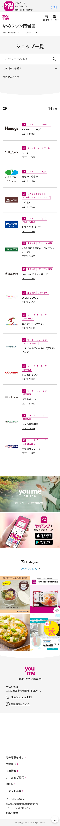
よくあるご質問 (15, 777)
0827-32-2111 (21, 697)
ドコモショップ (30, 374)
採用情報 (11, 770)
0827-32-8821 (28, 134)
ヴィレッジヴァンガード (35, 274)
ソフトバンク (29, 399)
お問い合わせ (12, 813)
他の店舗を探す (15, 757)
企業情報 (11, 764)
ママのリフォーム (31, 449)
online (46, 17)
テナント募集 (13, 791)
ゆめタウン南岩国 (10, 33)
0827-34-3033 (28, 231)
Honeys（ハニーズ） (32, 129)
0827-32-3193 (28, 328)
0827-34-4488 (28, 181)
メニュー (55, 17)
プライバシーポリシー (16, 799)
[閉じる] (2, 6)
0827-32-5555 (28, 453)
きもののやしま (30, 176)
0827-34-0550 (28, 207)
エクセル (26, 202)
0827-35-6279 (28, 302)
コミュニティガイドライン (18, 808)
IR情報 (9, 784)
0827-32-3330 (28, 404)
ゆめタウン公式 (29, 568)
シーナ (25, 153)
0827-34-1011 (28, 278)
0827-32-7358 (28, 157)
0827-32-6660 (28, 256)
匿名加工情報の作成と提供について (22, 804)
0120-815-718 (28, 428)
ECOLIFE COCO (30, 297)
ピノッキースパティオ (33, 323)
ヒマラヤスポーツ (31, 227)
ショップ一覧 (26, 33)
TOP (55, 819)
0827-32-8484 (28, 379)
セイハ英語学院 (30, 424)
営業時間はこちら (20, 704)
